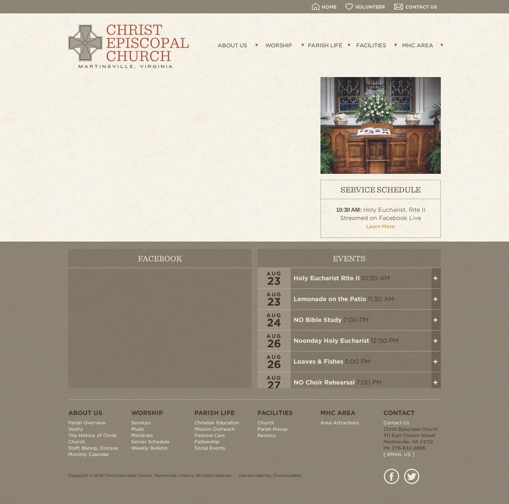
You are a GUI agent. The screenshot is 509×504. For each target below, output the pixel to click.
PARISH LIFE (325, 45)
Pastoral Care (210, 435)
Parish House (272, 429)
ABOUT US (232, 45)
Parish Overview (87, 422)
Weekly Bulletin (149, 448)
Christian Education (217, 422)
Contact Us (396, 422)
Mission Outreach (215, 429)
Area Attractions (339, 422)
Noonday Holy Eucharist (331, 340)
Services (141, 422)
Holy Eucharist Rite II (327, 278)
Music (137, 429)
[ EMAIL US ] (398, 454)
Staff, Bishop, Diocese (93, 448)
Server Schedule (150, 441)
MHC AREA (417, 45)
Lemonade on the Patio (330, 299)
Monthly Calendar (88, 454)
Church (265, 422)
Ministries (142, 435)
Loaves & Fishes (318, 361)
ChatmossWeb (287, 475)
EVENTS (349, 258)
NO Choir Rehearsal (324, 382)
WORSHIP (278, 45)
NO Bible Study (318, 319)
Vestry (75, 429)
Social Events (210, 448)
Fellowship (207, 441)
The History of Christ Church (92, 438)
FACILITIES (371, 45)
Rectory (266, 435)
